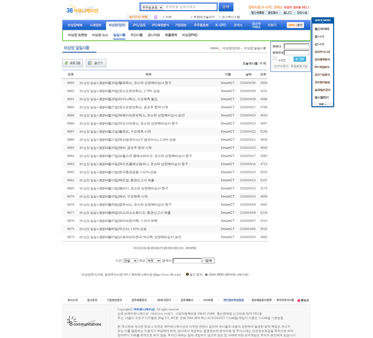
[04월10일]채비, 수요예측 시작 (125, 196)
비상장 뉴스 (100, 35)
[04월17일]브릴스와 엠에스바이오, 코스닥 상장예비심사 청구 (147, 156)
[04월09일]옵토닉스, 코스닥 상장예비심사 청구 (137, 204)
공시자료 (154, 35)
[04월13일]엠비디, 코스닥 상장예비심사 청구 (135, 188)
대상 (142, 260)
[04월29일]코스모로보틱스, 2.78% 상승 (131, 91)
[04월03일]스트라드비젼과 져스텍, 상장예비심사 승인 (142, 237)
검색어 (167, 260)
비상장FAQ (189, 35)
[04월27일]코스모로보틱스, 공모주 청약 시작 (135, 107)
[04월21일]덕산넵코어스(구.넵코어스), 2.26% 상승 (139, 139)
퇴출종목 (171, 35)
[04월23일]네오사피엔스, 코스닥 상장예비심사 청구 (140, 123)
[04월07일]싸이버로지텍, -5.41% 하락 (130, 221)
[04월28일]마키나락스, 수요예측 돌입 (130, 99)
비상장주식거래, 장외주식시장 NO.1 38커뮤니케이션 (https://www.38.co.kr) (131, 274)
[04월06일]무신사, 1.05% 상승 (125, 229)
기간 (118, 260)
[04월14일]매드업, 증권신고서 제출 (128, 180)
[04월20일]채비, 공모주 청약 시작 (127, 148)
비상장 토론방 (77, 35)
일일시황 (119, 35)
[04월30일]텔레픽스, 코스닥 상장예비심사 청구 (137, 83)
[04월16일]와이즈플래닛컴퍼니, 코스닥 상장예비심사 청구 (145, 164)
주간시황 (136, 35)
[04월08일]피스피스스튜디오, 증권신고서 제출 (137, 213)
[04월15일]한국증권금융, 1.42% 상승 (130, 172)
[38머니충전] (295, 24)
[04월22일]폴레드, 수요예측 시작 (127, 131)
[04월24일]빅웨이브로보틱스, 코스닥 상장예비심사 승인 (144, 115)
